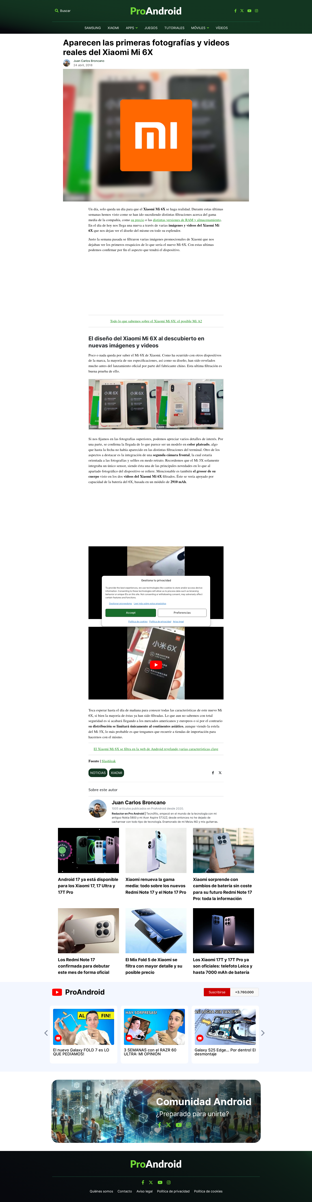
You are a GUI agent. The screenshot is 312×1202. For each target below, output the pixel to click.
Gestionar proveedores (120, 603)
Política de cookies (138, 621)
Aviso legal (178, 621)
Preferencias (182, 612)
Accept (131, 612)
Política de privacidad (160, 621)
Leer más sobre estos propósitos (150, 603)
